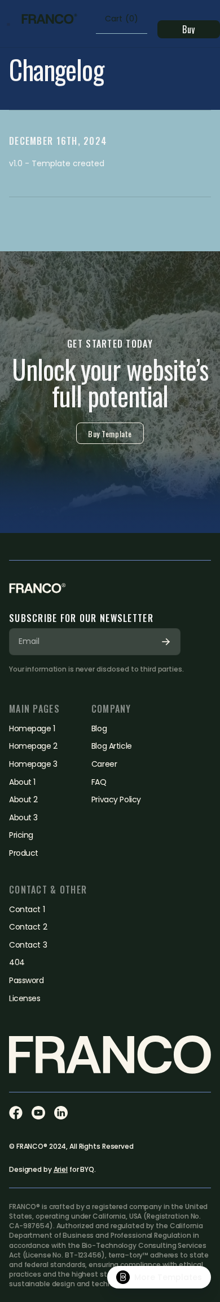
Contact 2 (28, 927)
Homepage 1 (32, 728)
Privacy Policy (116, 799)
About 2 (23, 799)
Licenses (25, 998)
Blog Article (111, 746)
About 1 (22, 782)
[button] (8, 23)
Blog (99, 728)
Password (26, 980)
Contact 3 (28, 945)
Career (104, 764)
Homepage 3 (33, 764)
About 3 (23, 817)
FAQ (99, 782)
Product (23, 853)
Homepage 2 (33, 746)
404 (17, 962)
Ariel (61, 1169)
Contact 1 (27, 909)
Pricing (21, 835)
